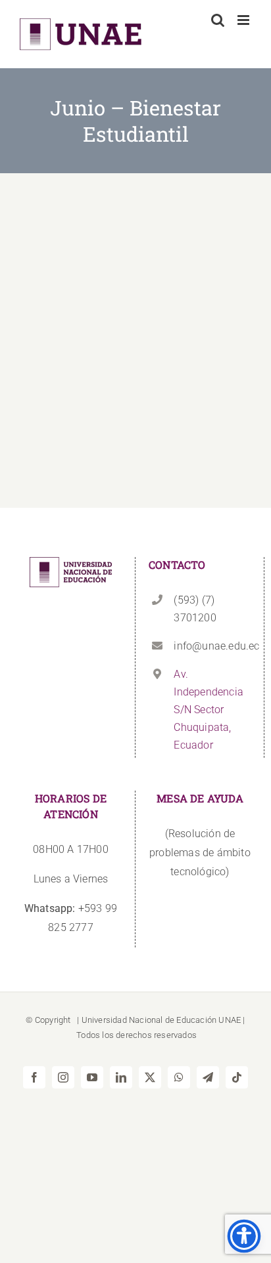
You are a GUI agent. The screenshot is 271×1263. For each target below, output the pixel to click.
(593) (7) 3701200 (195, 609)
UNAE (229, 1020)
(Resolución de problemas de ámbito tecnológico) (200, 852)
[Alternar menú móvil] (244, 20)
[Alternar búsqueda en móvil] (217, 20)
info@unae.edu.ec (212, 646)
